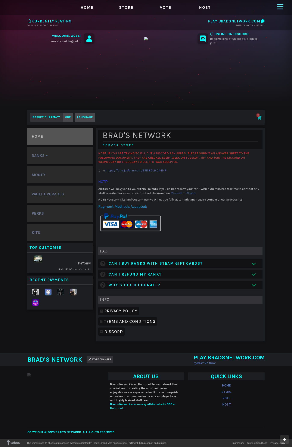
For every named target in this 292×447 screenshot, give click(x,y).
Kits (36, 232)
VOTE (227, 398)
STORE (226, 392)
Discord (176, 193)
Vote (165, 7)
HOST (226, 404)
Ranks (39, 155)
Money (38, 175)
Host (205, 7)
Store (126, 7)
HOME (226, 385)
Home (87, 7)
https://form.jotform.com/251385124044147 (135, 170)
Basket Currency (51, 117)
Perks (38, 213)
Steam (190, 193)
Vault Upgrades (48, 194)
